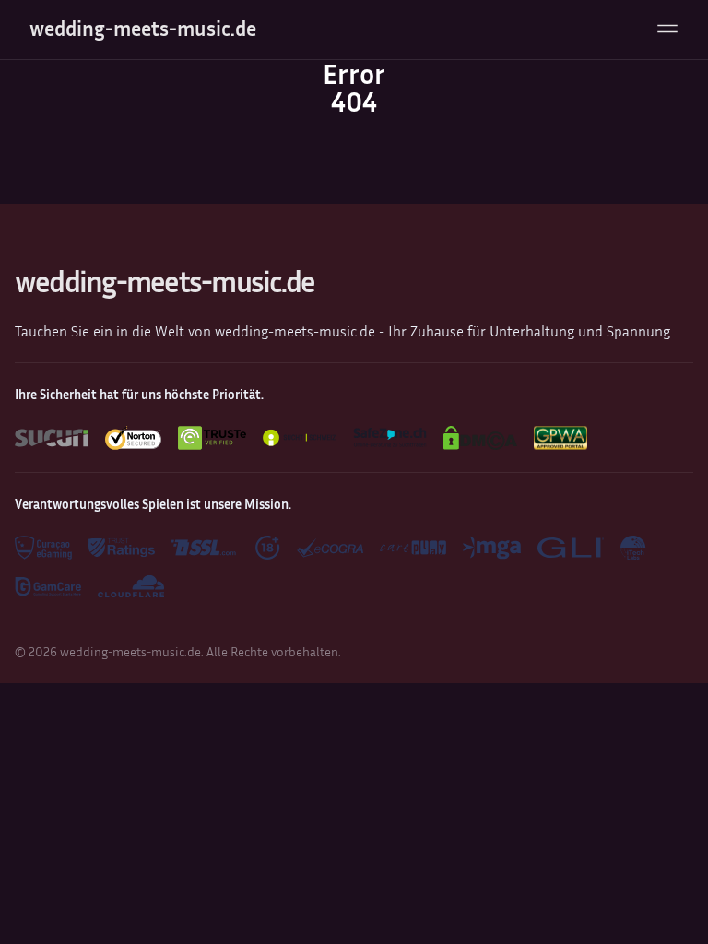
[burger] (667, 28)
